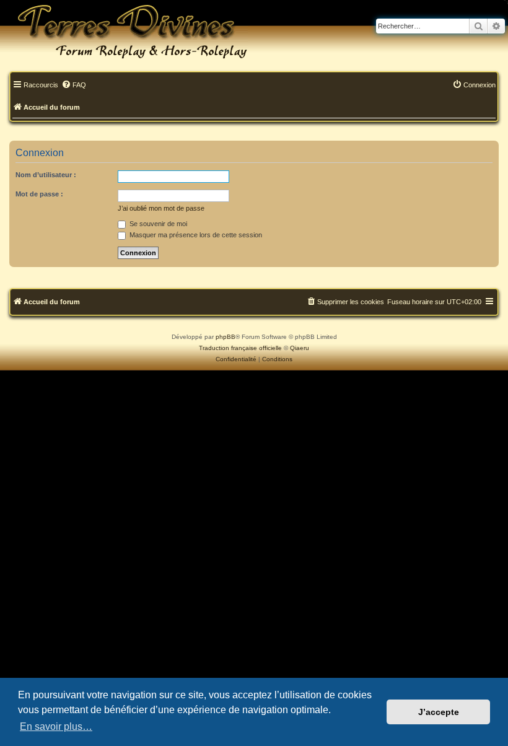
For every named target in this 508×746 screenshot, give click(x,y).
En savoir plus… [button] (56, 726)
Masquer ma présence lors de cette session (195, 235)
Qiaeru (299, 347)
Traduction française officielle (240, 347)
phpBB (225, 336)
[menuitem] (73, 85)
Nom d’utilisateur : (45, 174)
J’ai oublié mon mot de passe (161, 208)
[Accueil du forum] (124, 31)
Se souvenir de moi (157, 223)
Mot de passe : (39, 194)
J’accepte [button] (438, 712)
